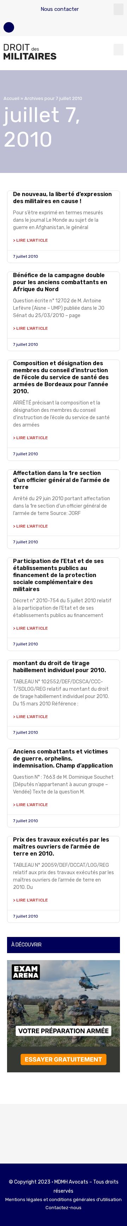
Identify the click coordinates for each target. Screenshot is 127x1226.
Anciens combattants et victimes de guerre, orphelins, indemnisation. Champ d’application (63, 758)
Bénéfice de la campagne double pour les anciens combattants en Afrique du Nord (60, 282)
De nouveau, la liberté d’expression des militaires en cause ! (62, 198)
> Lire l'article (30, 240)
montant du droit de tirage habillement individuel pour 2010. (59, 667)
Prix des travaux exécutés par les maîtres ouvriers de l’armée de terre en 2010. (61, 846)
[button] (118, 9)
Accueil (11, 98)
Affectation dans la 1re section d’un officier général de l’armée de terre (61, 480)
